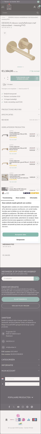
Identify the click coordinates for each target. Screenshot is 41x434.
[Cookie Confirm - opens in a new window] (31, 193)
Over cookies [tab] (20, 198)
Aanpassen (21, 239)
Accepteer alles (20, 234)
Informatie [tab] (33, 198)
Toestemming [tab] (7, 198)
